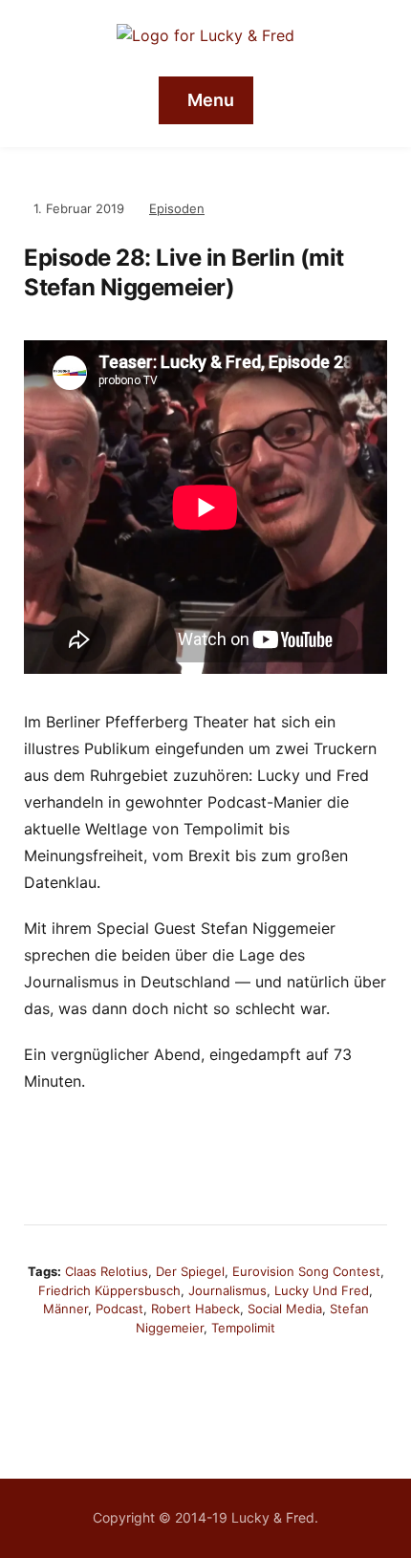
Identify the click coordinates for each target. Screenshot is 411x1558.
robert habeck (195, 1308)
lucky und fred (321, 1290)
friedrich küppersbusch (109, 1290)
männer (65, 1308)
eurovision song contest (306, 1271)
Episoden (177, 208)
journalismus (227, 1290)
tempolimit (243, 1327)
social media (285, 1308)
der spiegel (190, 1271)
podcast (119, 1308)
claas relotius (106, 1271)
